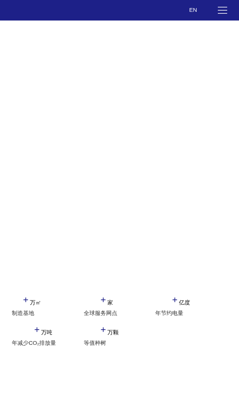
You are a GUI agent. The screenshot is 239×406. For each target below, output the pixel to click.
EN (194, 10)
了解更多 (35, 170)
